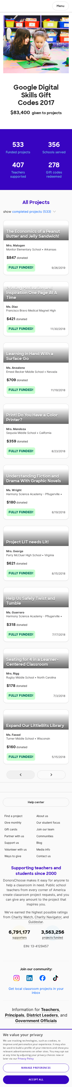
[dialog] (36, 1058)
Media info (43, 849)
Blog (39, 842)
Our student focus (48, 822)
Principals (14, 1015)
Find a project (13, 816)
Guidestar (35, 922)
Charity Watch (22, 917)
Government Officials (36, 1020)
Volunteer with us (15, 849)
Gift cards (10, 829)
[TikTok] (55, 978)
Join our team (45, 829)
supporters (19, 934)
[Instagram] (16, 978)
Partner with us (14, 836)
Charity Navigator (48, 917)
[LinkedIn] (29, 978)
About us (42, 816)
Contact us (43, 856)
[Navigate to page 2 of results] (51, 774)
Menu (60, 6)
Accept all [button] (36, 1079)
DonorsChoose (12, 6)
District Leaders (42, 1015)
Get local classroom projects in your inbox (36, 991)
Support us (11, 842)
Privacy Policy (26, 1058)
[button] (36, 1068)
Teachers (50, 1009)
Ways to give (12, 856)
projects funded (52, 934)
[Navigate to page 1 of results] (20, 774)
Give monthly (12, 822)
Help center (36, 802)
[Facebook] (42, 978)
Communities (44, 836)
